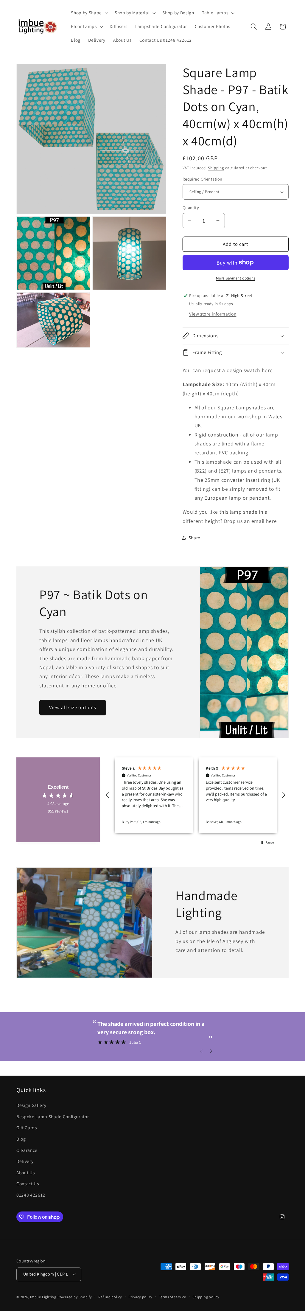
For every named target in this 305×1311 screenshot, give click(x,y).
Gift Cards (26, 1127)
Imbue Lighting (43, 1297)
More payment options (235, 278)
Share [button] (194, 537)
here (267, 370)
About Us (25, 1172)
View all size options (72, 707)
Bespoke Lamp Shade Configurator (52, 1116)
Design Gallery (31, 1105)
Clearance (27, 1150)
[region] (196, 795)
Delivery (24, 1161)
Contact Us (27, 1183)
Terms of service (172, 1297)
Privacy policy (140, 1297)
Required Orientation (202, 179)
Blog (21, 1139)
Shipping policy (206, 1297)
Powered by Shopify (74, 1297)
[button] (89, 13)
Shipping (216, 167)
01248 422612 (30, 1195)
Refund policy (110, 1297)
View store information (212, 314)
